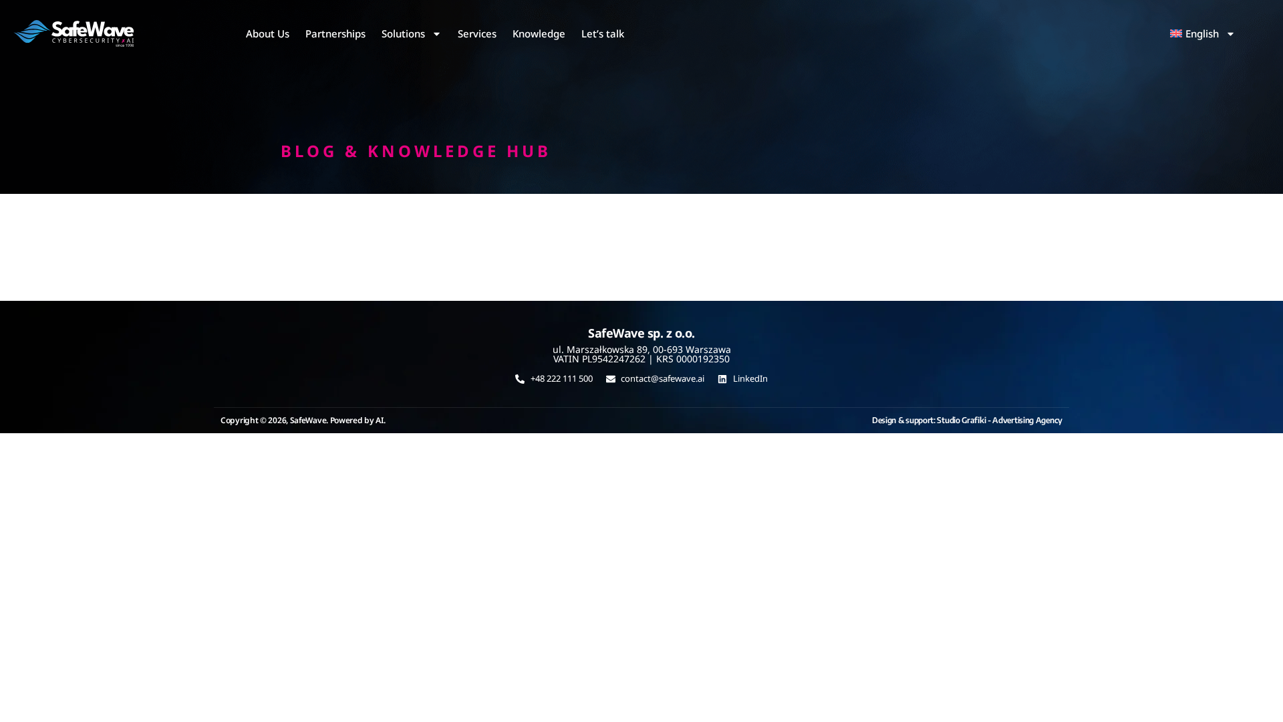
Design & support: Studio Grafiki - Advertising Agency (967, 420)
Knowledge (539, 33)
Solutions (403, 33)
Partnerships (335, 33)
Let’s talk (602, 33)
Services (477, 33)
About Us (267, 33)
